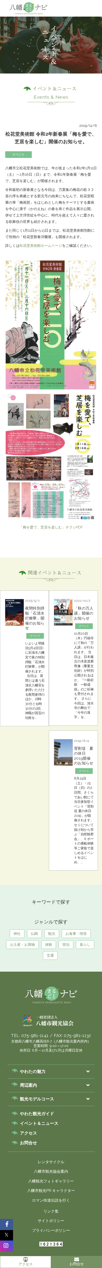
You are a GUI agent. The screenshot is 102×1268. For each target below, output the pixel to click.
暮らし (85, 944)
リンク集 (51, 1211)
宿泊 (66, 944)
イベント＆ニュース (39, 1123)
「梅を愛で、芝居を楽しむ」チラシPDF (51, 527)
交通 (50, 955)
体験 (48, 944)
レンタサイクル (51, 1162)
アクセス (26, 1264)
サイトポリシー (51, 1220)
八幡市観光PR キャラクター (51, 1190)
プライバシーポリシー (51, 1230)
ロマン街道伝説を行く (51, 1200)
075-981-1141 (34, 1035)
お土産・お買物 (22, 944)
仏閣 (89, 27)
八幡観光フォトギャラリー (51, 1181)
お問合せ (77, 1264)
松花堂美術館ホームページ (40, 245)
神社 (73, 27)
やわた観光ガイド (37, 1113)
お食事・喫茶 (76, 934)
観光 (51, 934)
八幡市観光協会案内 (51, 1171)
